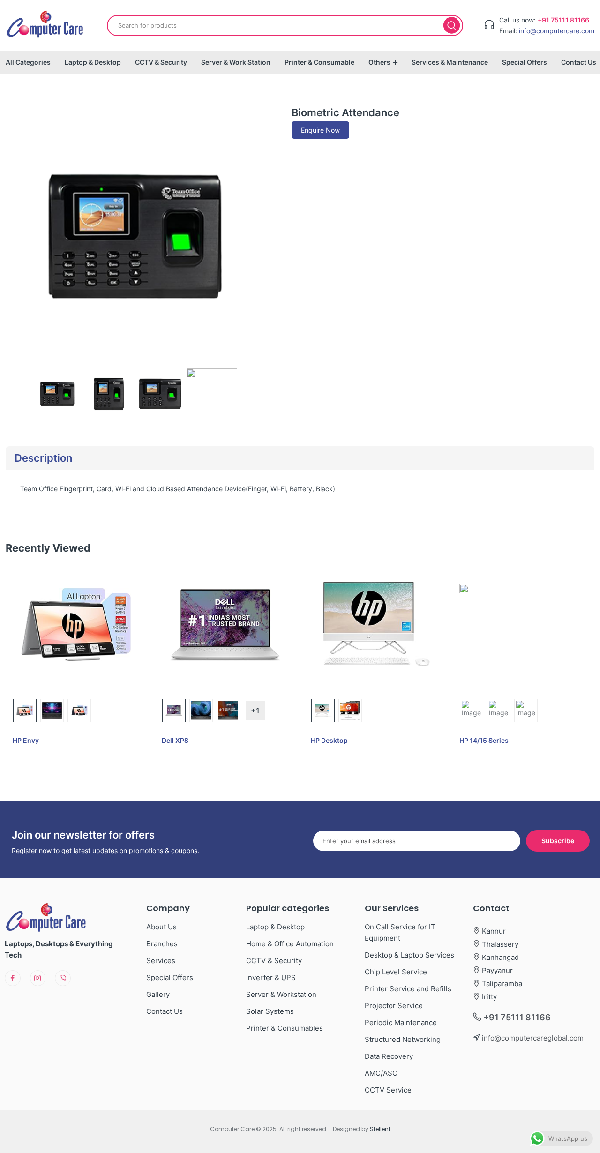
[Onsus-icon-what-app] (63, 978)
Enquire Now (320, 130)
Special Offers (524, 62)
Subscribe (557, 841)
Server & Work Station (235, 62)
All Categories (28, 62)
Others (379, 62)
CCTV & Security (161, 62)
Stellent (380, 1129)
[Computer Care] (45, 25)
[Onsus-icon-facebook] (13, 978)
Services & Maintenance (450, 62)
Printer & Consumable (319, 62)
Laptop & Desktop (93, 62)
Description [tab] (43, 458)
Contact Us (578, 62)
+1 (255, 710)
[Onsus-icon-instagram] (38, 978)
